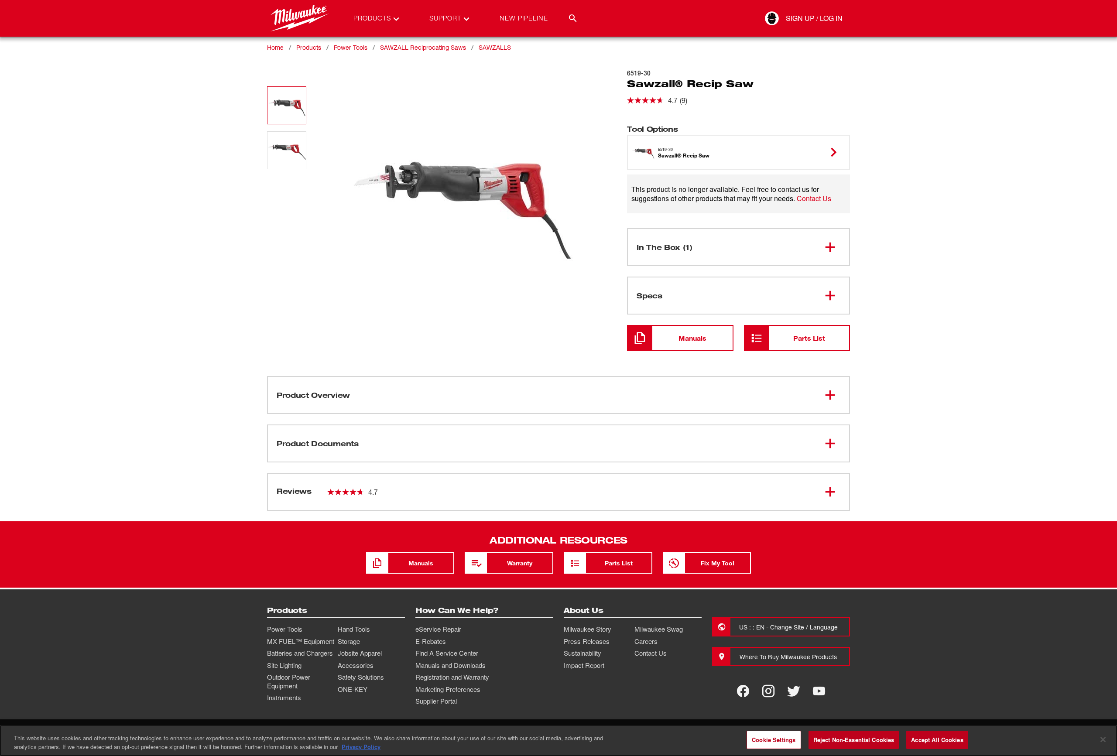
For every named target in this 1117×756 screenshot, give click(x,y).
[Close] (1103, 739)
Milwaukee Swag (658, 629)
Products (308, 47)
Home (275, 47)
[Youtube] (819, 691)
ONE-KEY (352, 689)
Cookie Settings (773, 739)
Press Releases (587, 641)
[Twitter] (793, 691)
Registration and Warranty (452, 677)
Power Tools (350, 47)
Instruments (284, 697)
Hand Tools (354, 629)
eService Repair (438, 629)
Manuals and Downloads (450, 665)
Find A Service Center (446, 653)
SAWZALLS (495, 47)
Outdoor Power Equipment (288, 681)
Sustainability (582, 653)
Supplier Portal (436, 701)
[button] (286, 105)
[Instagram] (768, 691)
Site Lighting (284, 665)
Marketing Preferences (447, 689)
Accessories (355, 665)
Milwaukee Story (587, 629)
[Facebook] (743, 691)
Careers (646, 641)
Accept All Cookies (937, 739)
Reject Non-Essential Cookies (853, 739)
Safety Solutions (361, 677)
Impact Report (584, 665)
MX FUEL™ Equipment (300, 641)
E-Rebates (430, 641)
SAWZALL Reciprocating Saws (423, 47)
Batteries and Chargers (300, 653)
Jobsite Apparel (360, 653)
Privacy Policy (361, 746)
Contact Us (814, 198)
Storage (349, 641)
